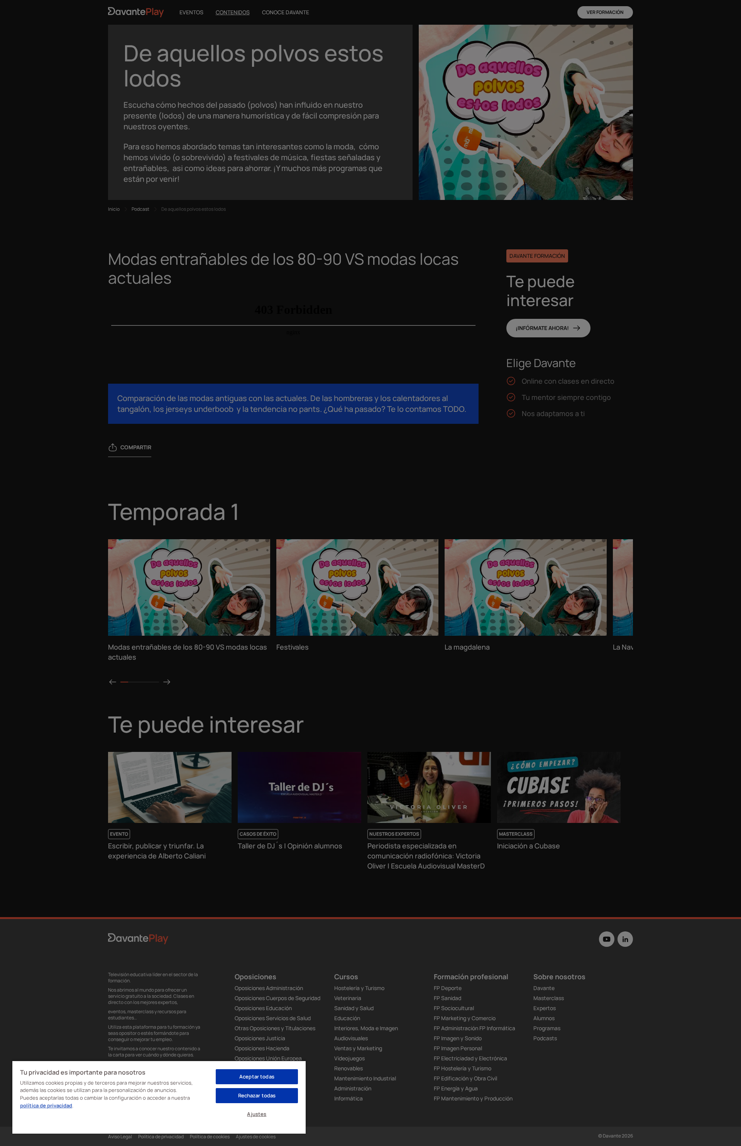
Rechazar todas (257, 1095)
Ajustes (256, 1113)
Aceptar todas (256, 1076)
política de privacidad (46, 1105)
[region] (159, 1097)
